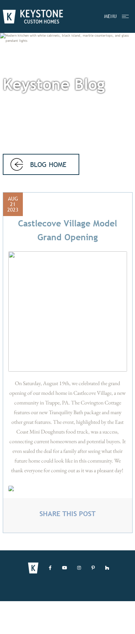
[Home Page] (33, 17)
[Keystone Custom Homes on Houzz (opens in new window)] (107, 568)
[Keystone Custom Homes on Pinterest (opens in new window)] (93, 568)
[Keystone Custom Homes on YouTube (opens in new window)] (64, 568)
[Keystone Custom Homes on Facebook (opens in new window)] (50, 568)
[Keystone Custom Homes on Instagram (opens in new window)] (79, 568)
